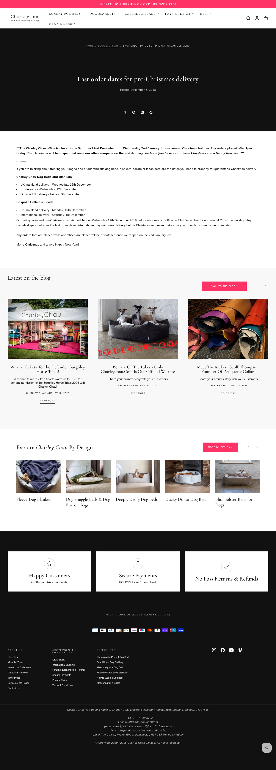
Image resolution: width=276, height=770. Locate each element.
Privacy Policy (59, 680)
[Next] (257, 447)
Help (204, 14)
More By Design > (220, 447)
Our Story (13, 657)
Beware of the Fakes (19, 683)
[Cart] (265, 18)
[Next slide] (265, 286)
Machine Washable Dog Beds (112, 672)
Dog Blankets (103, 14)
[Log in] (257, 18)
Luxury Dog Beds (65, 14)
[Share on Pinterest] (133, 112)
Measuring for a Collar (108, 683)
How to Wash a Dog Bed (109, 677)
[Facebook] (222, 650)
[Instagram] (214, 650)
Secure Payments (61, 675)
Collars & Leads (140, 14)
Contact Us (14, 688)
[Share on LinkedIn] (142, 112)
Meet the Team (15, 662)
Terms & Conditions (62, 685)
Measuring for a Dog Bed (110, 667)
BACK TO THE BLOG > (224, 286)
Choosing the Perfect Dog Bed (113, 657)
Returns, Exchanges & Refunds (69, 669)
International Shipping (63, 665)
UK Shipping (58, 659)
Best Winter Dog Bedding (110, 662)
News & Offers (62, 23)
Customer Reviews (18, 672)
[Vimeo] (240, 650)
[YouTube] (231, 650)
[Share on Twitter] (125, 112)
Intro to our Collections (19, 667)
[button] (248, 18)
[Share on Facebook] (151, 112)
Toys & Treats (178, 14)
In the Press (14, 677)
